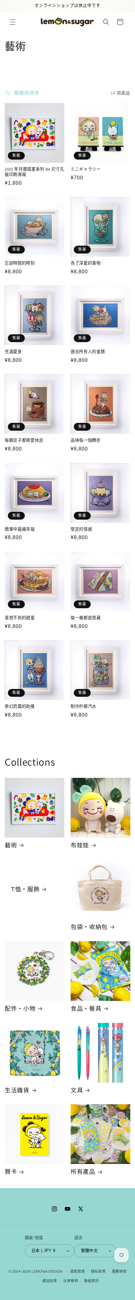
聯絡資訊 (91, 1281)
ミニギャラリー (86, 169)
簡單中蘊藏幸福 (20, 529)
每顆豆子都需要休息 (24, 440)
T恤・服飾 (25, 889)
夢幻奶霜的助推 (20, 706)
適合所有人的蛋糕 (88, 351)
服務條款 (119, 1271)
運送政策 (49, 1281)
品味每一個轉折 (86, 440)
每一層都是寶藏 (86, 617)
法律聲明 (70, 1281)
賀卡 (11, 1171)
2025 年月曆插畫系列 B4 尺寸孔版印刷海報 (34, 172)
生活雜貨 (17, 1090)
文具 (77, 1090)
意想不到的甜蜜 (20, 617)
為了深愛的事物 (86, 263)
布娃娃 (80, 845)
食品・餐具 (86, 1008)
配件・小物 (20, 1008)
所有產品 (83, 1171)
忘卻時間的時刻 (20, 263)
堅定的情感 (81, 529)
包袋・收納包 (89, 927)
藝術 (11, 845)
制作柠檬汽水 (83, 706)
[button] (12, 22)
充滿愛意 (13, 351)
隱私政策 (98, 1271)
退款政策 (77, 1271)
